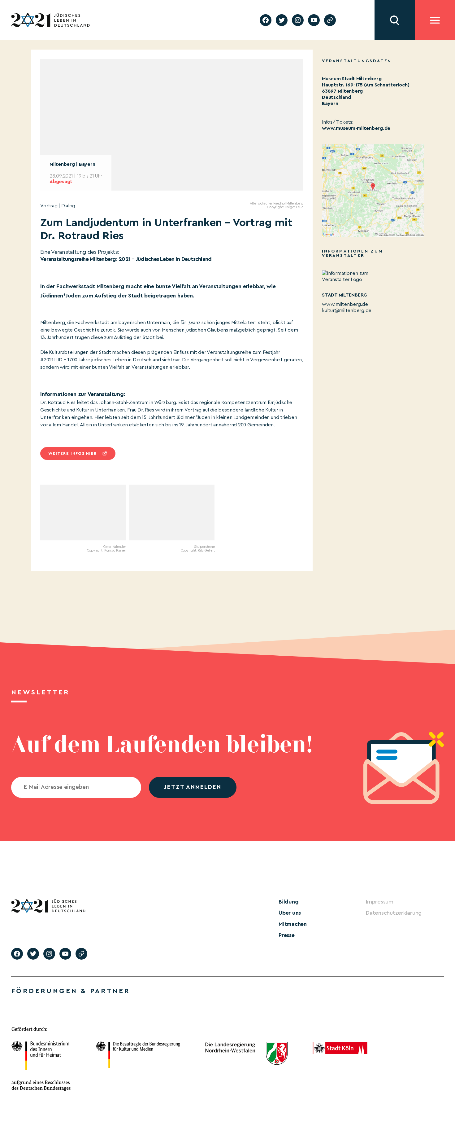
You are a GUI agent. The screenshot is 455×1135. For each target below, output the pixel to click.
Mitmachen (293, 924)
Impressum (379, 901)
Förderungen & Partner (70, 991)
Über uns (290, 913)
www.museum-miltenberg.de (356, 128)
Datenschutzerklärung (394, 913)
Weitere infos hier (72, 453)
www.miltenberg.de (345, 304)
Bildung (288, 901)
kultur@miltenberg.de (346, 310)
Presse (287, 935)
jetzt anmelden (192, 787)
